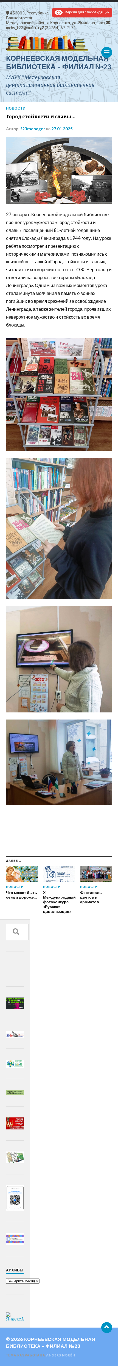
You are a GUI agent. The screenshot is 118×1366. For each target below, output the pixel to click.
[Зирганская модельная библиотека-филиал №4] (59, 43)
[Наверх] (106, 1327)
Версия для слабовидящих (86, 12)
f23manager (32, 128)
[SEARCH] (16, 932)
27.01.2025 (62, 128)
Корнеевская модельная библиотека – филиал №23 (58, 62)
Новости (16, 108)
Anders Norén (60, 1355)
